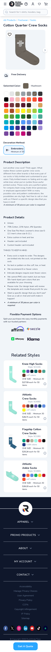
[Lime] (34, 111)
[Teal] (17, 122)
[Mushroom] (26, 86)
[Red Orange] (40, 99)
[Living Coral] (23, 99)
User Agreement (25, 595)
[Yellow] (23, 111)
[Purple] (29, 133)
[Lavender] (40, 128)
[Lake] (34, 122)
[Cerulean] (12, 128)
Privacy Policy (25, 600)
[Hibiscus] (17, 133)
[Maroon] (23, 105)
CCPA (25, 604)
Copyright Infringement (25, 609)
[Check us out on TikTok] (39, 628)
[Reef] (12, 122)
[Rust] (12, 105)
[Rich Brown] (29, 105)
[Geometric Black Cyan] (43, 440)
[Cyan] (6, 128)
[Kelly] (23, 116)
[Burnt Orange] (12, 111)
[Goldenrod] (29, 111)
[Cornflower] (23, 122)
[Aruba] (34, 116)
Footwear (23, 20)
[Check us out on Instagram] (19, 628)
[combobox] (25, 12)
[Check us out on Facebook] (5, 628)
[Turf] (12, 116)
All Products (9, 20)
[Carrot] (29, 99)
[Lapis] (17, 128)
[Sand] (17, 94)
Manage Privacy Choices (25, 591)
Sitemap (25, 618)
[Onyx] (40, 94)
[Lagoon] (29, 128)
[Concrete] (23, 94)
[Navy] (34, 128)
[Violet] (40, 122)
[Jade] (17, 116)
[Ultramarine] (23, 128)
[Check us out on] (25, 628)
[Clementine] (6, 111)
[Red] (6, 105)
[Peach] (17, 99)
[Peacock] (6, 122)
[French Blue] (29, 122)
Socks (33, 20)
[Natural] (34, 105)
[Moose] (17, 105)
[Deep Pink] (23, 133)
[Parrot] (40, 111)
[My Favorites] (39, 4)
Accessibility (25, 586)
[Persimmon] (34, 99)
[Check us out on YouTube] (32, 628)
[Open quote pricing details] (44, 383)
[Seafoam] (40, 116)
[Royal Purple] (12, 133)
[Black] (6, 99)
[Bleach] (6, 94)
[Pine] (29, 116)
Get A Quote (25, 646)
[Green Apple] (6, 116)
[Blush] (12, 99)
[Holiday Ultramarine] (24, 444)
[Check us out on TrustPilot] (45, 628)
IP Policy (25, 613)
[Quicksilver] (12, 94)
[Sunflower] (17, 111)
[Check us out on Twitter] (12, 628)
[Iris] (6, 133)
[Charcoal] (29, 94)
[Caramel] (40, 105)
